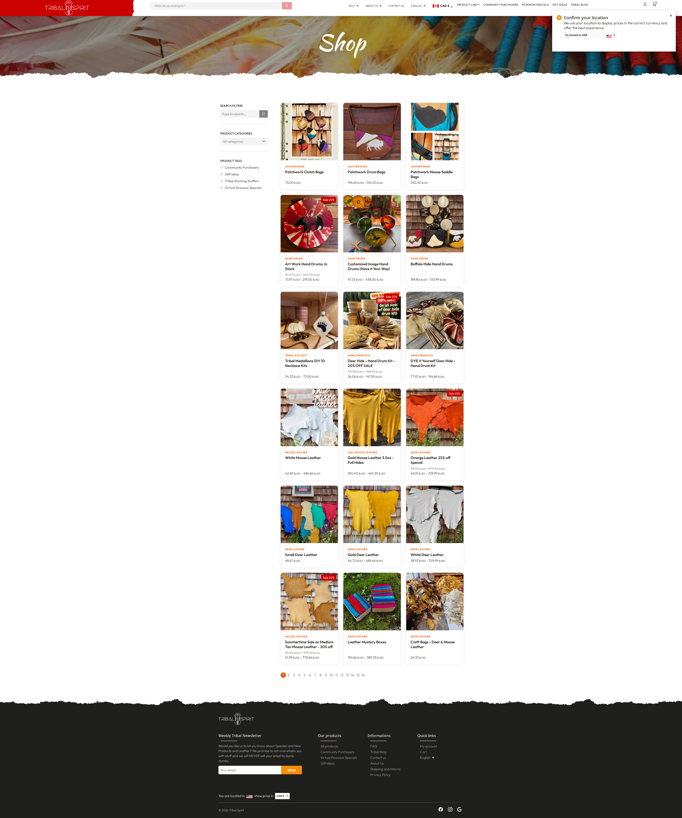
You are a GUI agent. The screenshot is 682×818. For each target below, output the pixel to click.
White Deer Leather (427, 554)
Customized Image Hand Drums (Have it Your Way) (369, 266)
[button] (671, 15)
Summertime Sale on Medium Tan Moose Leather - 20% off (309, 644)
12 (341, 675)
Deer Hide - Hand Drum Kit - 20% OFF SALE (371, 363)
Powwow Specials (535, 4)
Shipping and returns (385, 769)
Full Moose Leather (362, 452)
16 (363, 675)
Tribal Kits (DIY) (296, 355)
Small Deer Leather (301, 554)
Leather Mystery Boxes (367, 642)
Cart (423, 752)
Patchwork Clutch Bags (304, 172)
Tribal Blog (579, 4)
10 (331, 675)
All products (329, 746)
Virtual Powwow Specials (339, 757)
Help (351, 5)
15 (357, 675)
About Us (371, 5)
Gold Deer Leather (363, 554)
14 (352, 675)
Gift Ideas (559, 4)
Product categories (236, 133)
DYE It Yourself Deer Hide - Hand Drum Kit (433, 363)
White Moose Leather (303, 457)
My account (428, 746)
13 (347, 675)
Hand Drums (294, 258)
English (416, 5)
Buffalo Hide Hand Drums (432, 264)
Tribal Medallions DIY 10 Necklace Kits (305, 363)
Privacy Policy (380, 775)
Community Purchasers (500, 4)
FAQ (373, 746)
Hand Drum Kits (359, 355)
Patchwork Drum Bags (366, 172)
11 (336, 675)
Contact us (396, 5)
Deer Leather (420, 452)
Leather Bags (294, 166)
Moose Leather (296, 452)
